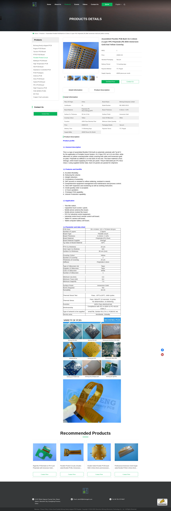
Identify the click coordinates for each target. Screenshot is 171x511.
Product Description (102, 90)
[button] (35, 456)
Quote (107, 4)
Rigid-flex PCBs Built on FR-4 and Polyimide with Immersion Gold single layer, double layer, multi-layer (44, 467)
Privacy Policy (44, 509)
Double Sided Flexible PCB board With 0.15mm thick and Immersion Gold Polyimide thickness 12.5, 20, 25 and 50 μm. (98, 467)
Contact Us (95, 4)
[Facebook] (162, 350)
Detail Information (75, 90)
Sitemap (36, 509)
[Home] (34, 4)
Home (49, 4)
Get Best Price (110, 81)
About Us (58, 4)
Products (68, 4)
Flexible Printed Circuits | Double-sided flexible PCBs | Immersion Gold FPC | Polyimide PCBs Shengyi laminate (70, 467)
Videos (85, 4)
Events (76, 4)
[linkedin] (162, 354)
